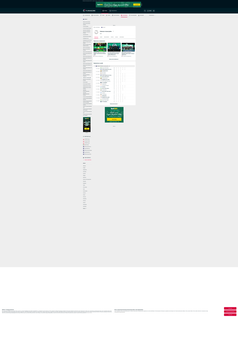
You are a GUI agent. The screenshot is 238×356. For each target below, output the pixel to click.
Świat (104, 27)
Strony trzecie (89, 312)
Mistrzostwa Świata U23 (87, 51)
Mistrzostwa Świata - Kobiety (86, 24)
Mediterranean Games (87, 85)
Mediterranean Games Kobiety (87, 88)
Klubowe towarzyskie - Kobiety (87, 80)
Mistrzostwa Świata (86, 21)
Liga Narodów (85, 34)
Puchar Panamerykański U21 (87, 112)
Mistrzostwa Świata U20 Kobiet (87, 61)
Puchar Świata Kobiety (87, 28)
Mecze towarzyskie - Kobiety (86, 49)
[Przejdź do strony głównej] (90, 11)
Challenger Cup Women (87, 40)
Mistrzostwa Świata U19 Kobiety (87, 66)
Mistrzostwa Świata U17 (87, 70)
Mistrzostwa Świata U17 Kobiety (87, 73)
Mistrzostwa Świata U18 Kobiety (87, 68)
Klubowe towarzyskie (87, 77)
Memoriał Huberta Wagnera (86, 75)
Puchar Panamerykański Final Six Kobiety (87, 102)
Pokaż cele (230, 314)
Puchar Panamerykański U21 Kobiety (87, 115)
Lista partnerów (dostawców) (119, 312)
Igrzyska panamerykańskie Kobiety (86, 94)
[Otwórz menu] (154, 10)
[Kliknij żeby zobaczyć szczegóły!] (114, 68)
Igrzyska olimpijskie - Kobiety (86, 32)
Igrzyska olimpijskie (86, 30)
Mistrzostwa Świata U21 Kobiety (87, 58)
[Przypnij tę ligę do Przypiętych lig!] (113, 31)
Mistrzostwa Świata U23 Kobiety (87, 54)
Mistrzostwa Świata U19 (87, 63)
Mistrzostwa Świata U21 (87, 56)
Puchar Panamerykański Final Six (87, 99)
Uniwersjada (85, 82)
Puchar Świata (85, 26)
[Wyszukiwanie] (145, 10)
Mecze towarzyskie (86, 47)
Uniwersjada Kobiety (86, 84)
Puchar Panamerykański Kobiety (87, 104)
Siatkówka (97, 27)
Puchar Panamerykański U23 (87, 107)
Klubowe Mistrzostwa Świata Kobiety (87, 45)
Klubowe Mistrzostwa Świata (87, 42)
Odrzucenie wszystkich (230, 311)
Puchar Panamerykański (87, 96)
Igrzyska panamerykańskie (86, 91)
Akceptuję (230, 308)
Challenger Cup (85, 38)
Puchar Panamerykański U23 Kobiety (87, 109)
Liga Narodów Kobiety (87, 36)
